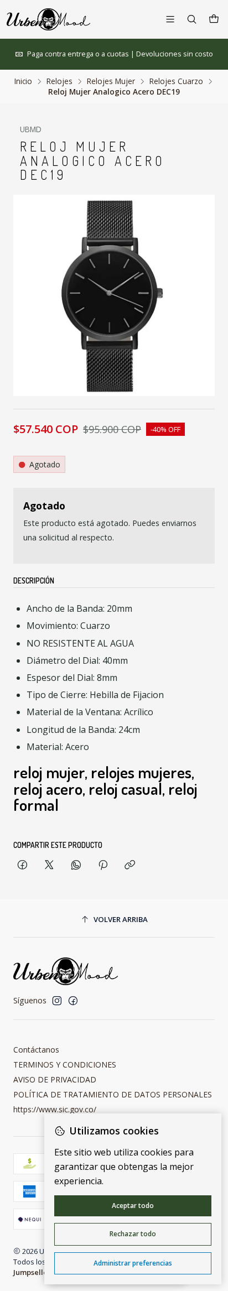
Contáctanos (36, 1049)
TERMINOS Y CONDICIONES (64, 1064)
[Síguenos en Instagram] (57, 1000)
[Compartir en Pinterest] (103, 865)
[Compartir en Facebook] (22, 865)
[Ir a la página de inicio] (48, 19)
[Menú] (170, 19)
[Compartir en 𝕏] (49, 865)
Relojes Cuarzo (176, 81)
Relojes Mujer (111, 81)
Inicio (23, 81)
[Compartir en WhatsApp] (76, 865)
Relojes (59, 81)
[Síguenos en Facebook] (73, 1000)
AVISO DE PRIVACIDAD (54, 1079)
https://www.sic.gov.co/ (54, 1109)
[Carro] (213, 19)
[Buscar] (191, 19)
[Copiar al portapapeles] (130, 865)
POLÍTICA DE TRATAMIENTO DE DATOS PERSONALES (112, 1094)
